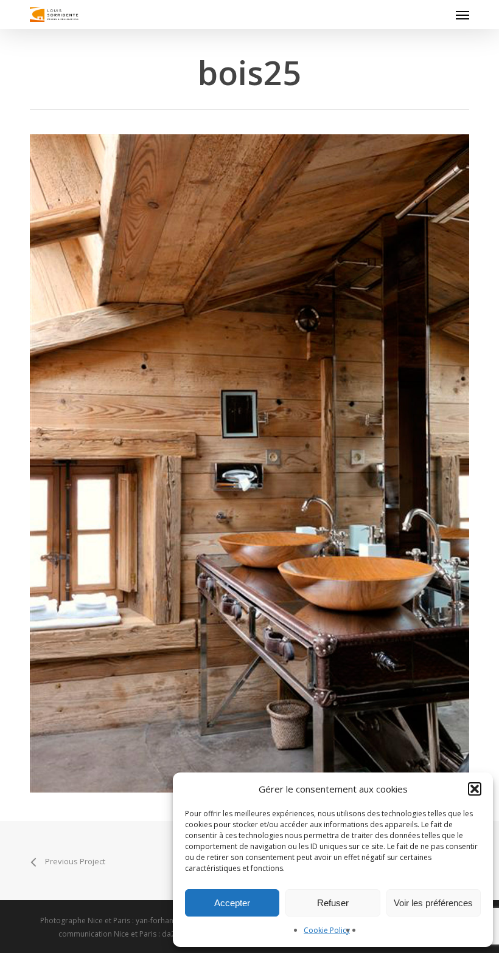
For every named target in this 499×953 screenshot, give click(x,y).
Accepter (232, 903)
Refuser (333, 903)
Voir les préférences (433, 903)
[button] (475, 789)
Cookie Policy (327, 930)
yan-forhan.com (163, 920)
